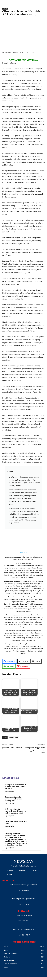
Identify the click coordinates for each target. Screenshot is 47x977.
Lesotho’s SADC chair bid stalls (16, 822)
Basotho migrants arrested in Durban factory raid (13, 799)
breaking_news (13, 737)
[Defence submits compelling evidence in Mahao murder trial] (34, 812)
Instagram (22, 870)
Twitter (34, 870)
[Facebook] (3, 870)
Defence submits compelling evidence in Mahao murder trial (15, 811)
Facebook (10, 870)
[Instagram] (16, 870)
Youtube (9, 874)
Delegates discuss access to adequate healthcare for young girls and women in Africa (35, 750)
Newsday (7, 52)
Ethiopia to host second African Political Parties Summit (15, 787)
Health (5, 8)
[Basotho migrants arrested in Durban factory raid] (34, 800)
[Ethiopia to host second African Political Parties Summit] (34, 787)
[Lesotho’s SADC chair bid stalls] (34, 824)
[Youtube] (3, 874)
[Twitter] (29, 870)
